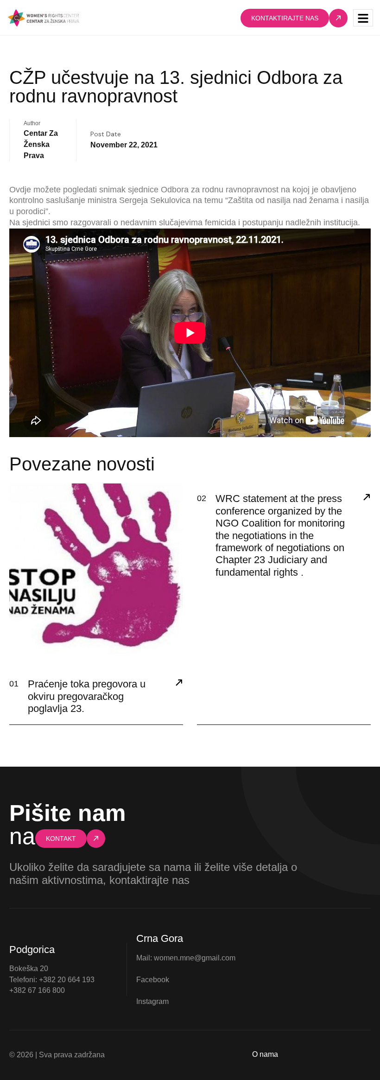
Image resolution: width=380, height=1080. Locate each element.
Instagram (152, 1001)
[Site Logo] (43, 17)
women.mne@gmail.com (194, 958)
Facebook (152, 980)
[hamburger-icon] (363, 17)
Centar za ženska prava (41, 144)
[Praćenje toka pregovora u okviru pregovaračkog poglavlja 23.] (179, 683)
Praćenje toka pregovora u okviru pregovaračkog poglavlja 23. (87, 696)
